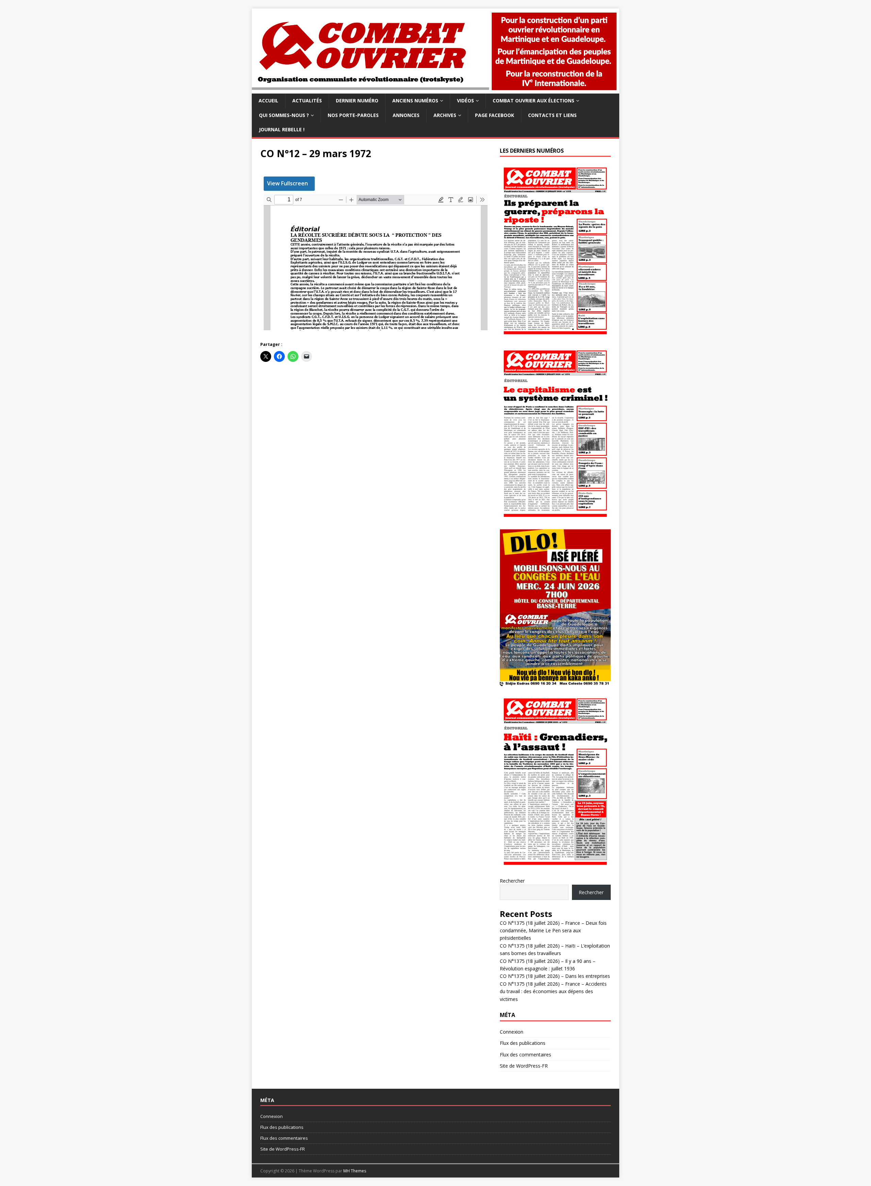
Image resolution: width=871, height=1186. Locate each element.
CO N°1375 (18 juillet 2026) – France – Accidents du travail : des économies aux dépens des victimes (553, 991)
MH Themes (354, 1171)
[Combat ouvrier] (435, 89)
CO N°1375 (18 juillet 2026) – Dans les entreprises (555, 976)
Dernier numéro (357, 100)
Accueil (268, 100)
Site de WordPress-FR (524, 1066)
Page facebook (494, 115)
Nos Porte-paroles (353, 115)
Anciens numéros (415, 100)
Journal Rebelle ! (282, 129)
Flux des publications (522, 1043)
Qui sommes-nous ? (284, 115)
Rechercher (512, 881)
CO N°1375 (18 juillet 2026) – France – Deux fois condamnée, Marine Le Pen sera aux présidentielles (553, 930)
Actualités (307, 100)
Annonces (406, 115)
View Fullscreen (287, 183)
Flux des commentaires (525, 1054)
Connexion (511, 1032)
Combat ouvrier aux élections (533, 100)
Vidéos (465, 100)
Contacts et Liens (552, 115)
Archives (444, 115)
